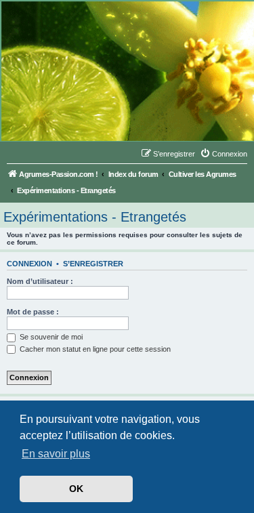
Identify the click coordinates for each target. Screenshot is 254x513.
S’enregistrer (93, 264)
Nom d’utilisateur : (40, 281)
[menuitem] (223, 154)
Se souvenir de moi (50, 337)
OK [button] (76, 488)
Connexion (29, 264)
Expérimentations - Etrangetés (94, 216)
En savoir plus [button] (56, 453)
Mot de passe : (33, 312)
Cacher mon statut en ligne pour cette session (94, 349)
